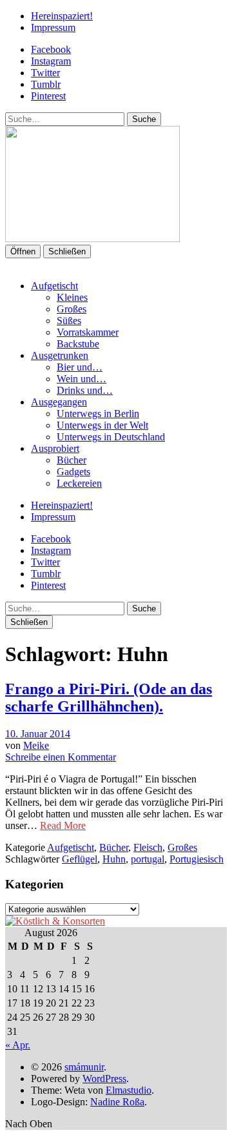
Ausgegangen (59, 401)
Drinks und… (85, 390)
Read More (63, 825)
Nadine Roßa (117, 1101)
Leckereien (79, 483)
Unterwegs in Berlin (98, 413)
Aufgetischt (54, 285)
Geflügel (79, 859)
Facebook (51, 49)
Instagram (51, 61)
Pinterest (48, 95)
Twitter (45, 72)
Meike (36, 745)
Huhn (114, 859)
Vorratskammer (88, 332)
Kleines (72, 297)
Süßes (69, 320)
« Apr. (17, 1044)
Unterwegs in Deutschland (111, 436)
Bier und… (79, 367)
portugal (147, 859)
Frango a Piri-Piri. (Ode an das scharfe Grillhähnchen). (108, 697)
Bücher (71, 460)
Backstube (78, 343)
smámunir (84, 1066)
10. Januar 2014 (37, 733)
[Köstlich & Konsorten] (55, 920)
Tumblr (46, 84)
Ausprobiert (55, 448)
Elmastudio (128, 1090)
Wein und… (81, 378)
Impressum (53, 27)
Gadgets (73, 471)
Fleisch (147, 847)
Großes (71, 308)
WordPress (104, 1078)
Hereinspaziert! (62, 15)
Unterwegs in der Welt (102, 425)
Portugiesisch (196, 859)
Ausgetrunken (59, 355)
